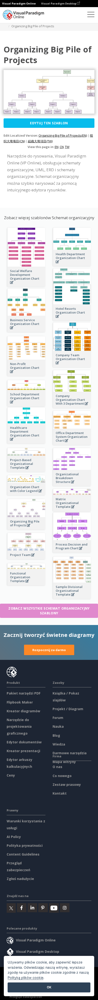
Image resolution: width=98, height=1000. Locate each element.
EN (57, 147)
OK (49, 987)
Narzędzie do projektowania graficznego (19, 727)
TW (67, 147)
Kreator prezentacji (23, 751)
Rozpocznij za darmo (49, 650)
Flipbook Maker (20, 702)
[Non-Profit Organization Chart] (26, 374)
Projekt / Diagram (68, 709)
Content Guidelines (23, 854)
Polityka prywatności (25, 845)
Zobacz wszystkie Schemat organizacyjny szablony (48, 610)
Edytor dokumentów (24, 742)
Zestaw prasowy (67, 784)
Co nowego (62, 775)
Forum (58, 717)
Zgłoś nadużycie (20, 878)
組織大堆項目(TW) (40, 141)
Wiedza (59, 744)
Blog (56, 735)
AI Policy (14, 836)
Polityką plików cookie (25, 978)
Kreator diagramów (23, 711)
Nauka (58, 726)
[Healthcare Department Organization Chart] (26, 441)
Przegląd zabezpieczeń (26, 997)
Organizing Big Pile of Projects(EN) (63, 135)
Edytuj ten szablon (49, 123)
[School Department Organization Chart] (26, 404)
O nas (57, 766)
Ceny (11, 775)
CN (62, 147)
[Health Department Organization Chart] (72, 264)
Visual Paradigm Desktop (59, 3)
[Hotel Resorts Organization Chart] (72, 319)
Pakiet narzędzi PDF (23, 693)
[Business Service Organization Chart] (26, 330)
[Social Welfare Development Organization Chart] (26, 285)
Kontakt (60, 793)
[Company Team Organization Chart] (72, 365)
